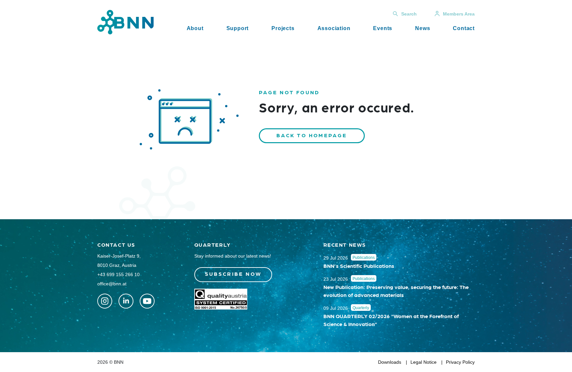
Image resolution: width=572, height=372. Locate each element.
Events (382, 28)
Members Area (459, 14)
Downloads (389, 362)
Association (334, 28)
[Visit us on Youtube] (147, 301)
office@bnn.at (111, 283)
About (195, 28)
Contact (464, 28)
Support (237, 28)
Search (409, 14)
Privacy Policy (460, 362)
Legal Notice (423, 362)
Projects (282, 28)
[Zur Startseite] (125, 21)
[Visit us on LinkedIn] (126, 301)
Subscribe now (233, 273)
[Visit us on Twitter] (104, 301)
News (422, 28)
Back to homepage (311, 135)
